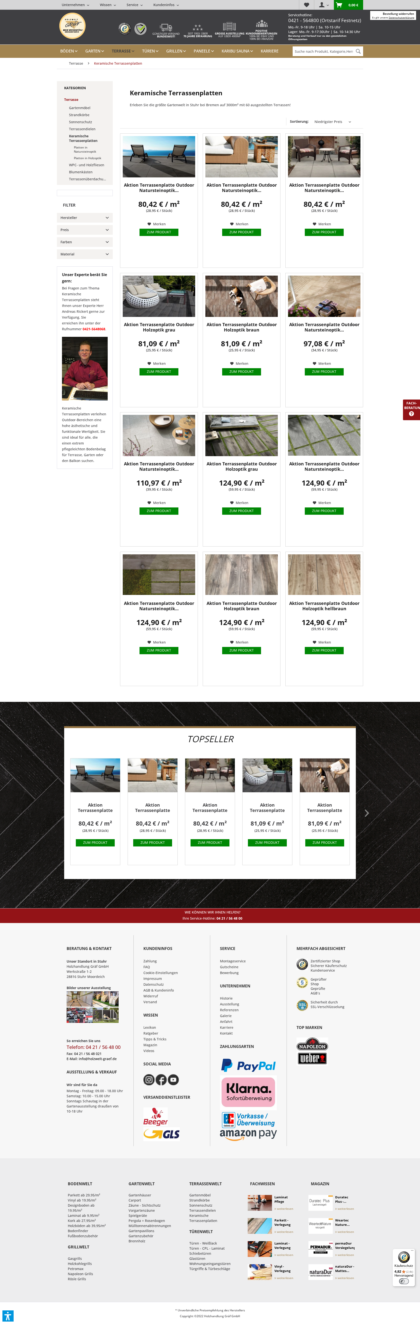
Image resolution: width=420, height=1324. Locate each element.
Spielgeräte (138, 1215)
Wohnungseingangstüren (210, 1263)
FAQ (146, 967)
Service (133, 4)
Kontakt (226, 1033)
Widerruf (150, 996)
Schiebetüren (200, 1253)
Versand (150, 1002)
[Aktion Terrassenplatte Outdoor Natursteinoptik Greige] (159, 575)
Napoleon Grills (80, 1274)
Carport (135, 1200)
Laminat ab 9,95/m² (83, 1215)
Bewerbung (229, 972)
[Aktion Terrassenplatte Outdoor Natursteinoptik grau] (241, 156)
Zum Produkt (159, 232)
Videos (148, 1050)
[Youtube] (173, 1079)
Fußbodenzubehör (83, 1236)
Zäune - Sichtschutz (145, 1205)
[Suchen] (358, 51)
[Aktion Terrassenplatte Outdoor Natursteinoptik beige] (324, 156)
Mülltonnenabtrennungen (150, 1225)
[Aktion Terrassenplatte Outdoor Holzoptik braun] (241, 296)
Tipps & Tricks (154, 1039)
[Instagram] (149, 1079)
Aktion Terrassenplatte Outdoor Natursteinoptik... (159, 187)
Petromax (76, 1268)
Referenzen (229, 1010)
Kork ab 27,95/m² (82, 1220)
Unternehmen (74, 4)
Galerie (226, 1015)
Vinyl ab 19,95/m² (82, 1200)
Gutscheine (229, 967)
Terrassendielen (82, 129)
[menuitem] (120, 4)
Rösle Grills (77, 1279)
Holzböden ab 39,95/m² (87, 1225)
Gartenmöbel (79, 107)
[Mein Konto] (324, 5)
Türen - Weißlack (203, 1243)
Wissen (106, 4)
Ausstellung (229, 1004)
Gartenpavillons (141, 1230)
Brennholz (137, 1241)
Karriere (226, 1027)
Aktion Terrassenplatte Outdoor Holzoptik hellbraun (324, 606)
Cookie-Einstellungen (160, 972)
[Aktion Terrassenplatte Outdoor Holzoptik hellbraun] (324, 575)
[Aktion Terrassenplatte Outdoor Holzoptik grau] (159, 296)
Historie (226, 998)
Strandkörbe (79, 115)
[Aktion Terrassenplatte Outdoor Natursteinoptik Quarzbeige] (324, 296)
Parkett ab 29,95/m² (84, 1195)
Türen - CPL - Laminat (207, 1248)
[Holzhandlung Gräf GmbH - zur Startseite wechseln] (72, 26)
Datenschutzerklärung (401, 17)
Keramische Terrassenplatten (83, 138)
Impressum (152, 978)
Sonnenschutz (80, 122)
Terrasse (71, 99)
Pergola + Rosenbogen (147, 1220)
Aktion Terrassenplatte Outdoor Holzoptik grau (159, 327)
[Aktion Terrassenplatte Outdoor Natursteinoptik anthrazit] (159, 156)
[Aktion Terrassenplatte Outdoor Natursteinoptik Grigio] (324, 435)
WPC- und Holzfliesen (86, 165)
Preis (65, 229)
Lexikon (149, 1027)
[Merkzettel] (306, 5)
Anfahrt (226, 1021)
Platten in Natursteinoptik (85, 149)
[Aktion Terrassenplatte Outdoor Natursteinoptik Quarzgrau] (159, 435)
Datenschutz (153, 984)
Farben (66, 242)
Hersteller (69, 217)
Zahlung (150, 961)
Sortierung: (299, 121)
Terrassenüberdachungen (89, 179)
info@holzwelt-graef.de (98, 1058)
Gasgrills (75, 1258)
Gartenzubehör (141, 1236)
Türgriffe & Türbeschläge (209, 1268)
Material (67, 254)
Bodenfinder (78, 1230)
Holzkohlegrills (80, 1263)
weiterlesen (284, 1209)
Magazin (150, 1045)
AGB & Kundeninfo (158, 990)
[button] (8, 1316)
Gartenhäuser (140, 1195)
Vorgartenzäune (142, 1210)
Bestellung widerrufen (398, 14)
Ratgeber (150, 1033)
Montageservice (233, 961)
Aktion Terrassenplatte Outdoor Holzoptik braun (242, 327)
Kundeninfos (164, 4)
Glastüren (197, 1258)
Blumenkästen (81, 172)
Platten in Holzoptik (87, 158)
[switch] (404, 1281)
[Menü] (412, 1251)
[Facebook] (161, 1079)
